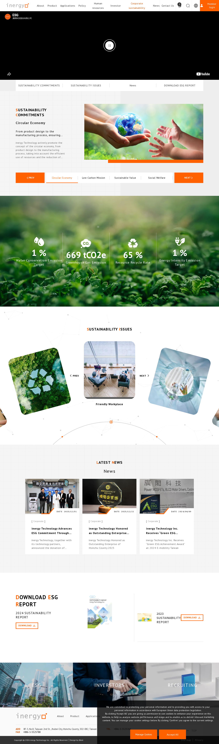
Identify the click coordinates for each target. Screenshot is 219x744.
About (40, 5)
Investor (115, 5)
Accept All (172, 734)
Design (73, 740)
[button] (30, 178)
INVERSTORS (109, 685)
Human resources (98, 5)
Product (52, 5)
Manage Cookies (143, 734)
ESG (36, 685)
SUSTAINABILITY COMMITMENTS (39, 85)
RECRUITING (182, 685)
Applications (67, 5)
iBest (81, 740)
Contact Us (168, 5)
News (156, 5)
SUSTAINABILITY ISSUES (86, 85)
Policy (82, 5)
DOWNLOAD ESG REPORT (180, 85)
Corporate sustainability (137, 5)
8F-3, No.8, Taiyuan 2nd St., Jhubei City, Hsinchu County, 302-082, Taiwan (60, 729)
